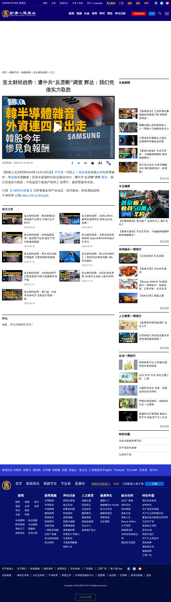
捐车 (138, 3)
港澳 (27, 502)
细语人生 (67, 546)
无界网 (123, 575)
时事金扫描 (69, 509)
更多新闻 (164, 308)
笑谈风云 (86, 504)
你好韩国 (126, 509)
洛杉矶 (37, 470)
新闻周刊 (49, 521)
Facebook (156, 3)
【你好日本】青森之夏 (151, 295)
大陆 (17, 514)
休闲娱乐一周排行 (130, 249)
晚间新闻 (49, 513)
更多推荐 (164, 241)
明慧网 (101, 575)
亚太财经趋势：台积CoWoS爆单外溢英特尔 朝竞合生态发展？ (97, 219)
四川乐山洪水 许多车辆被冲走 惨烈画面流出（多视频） (153, 168)
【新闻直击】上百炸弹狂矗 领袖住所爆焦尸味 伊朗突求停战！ (154, 114)
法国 (64, 470)
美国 (17, 506)
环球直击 (49, 504)
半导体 (58, 172)
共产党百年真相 (127, 447)
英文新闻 (111, 3)
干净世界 (53, 575)
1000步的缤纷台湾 (129, 536)
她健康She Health (109, 504)
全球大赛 (32, 533)
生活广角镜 (127, 500)
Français (119, 470)
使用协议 (61, 568)
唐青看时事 (69, 530)
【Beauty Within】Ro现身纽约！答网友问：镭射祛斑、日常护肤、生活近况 (153, 285)
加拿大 (27, 470)
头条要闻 (20, 520)
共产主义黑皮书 (150, 538)
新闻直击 (49, 517)
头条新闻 (124, 82)
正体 (74, 3)
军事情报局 (69, 525)
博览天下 (20, 528)
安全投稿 (75, 568)
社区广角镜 (50, 534)
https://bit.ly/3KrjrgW (35, 195)
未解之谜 (86, 500)
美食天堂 (126, 513)
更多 (149, 575)
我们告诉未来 (149, 500)
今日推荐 (124, 186)
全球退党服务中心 (84, 575)
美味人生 (126, 517)
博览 (110, 13)
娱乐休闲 (127, 495)
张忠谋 (83, 172)
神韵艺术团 (23, 575)
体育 (36, 506)
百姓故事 (147, 542)
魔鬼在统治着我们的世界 (155, 517)
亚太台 (83, 470)
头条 (87, 13)
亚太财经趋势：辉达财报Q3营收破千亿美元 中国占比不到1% (39, 219)
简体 (81, 3)
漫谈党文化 (148, 546)
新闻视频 (51, 495)
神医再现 (105, 517)
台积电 (101, 172)
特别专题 (124, 434)
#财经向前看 (21, 190)
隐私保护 (48, 568)
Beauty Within (128, 521)
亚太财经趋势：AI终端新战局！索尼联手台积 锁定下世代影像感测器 (39, 238)
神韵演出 (20, 533)
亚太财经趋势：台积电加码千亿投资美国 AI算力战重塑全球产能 (40, 276)
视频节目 (14, 72)
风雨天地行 (148, 534)
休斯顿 (56, 470)
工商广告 (147, 555)
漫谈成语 (86, 517)
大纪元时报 (38, 575)
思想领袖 (67, 517)
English (107, 470)
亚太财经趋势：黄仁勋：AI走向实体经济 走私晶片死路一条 (40, 295)
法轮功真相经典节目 (130, 440)
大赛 (53, 3)
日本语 (143, 470)
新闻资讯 (32, 483)
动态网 (112, 575)
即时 (102, 13)
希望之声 (66, 575)
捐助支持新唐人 (101, 483)
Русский (132, 470)
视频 (79, 13)
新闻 (71, 13)
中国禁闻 (49, 509)
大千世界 (126, 525)
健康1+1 (104, 500)
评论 (17, 510)
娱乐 (36, 502)
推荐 (94, 13)
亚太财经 (49, 542)
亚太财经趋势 (40, 72)
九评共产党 (125, 454)
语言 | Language (95, 3)
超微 (14, 177)
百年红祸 (147, 530)
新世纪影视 (137, 575)
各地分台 (64, 3)
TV (152, 13)
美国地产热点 (89, 530)
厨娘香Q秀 (126, 530)
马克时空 (67, 538)
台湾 (27, 506)
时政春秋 (67, 513)
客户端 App (116, 568)
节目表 (66, 483)
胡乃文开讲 (106, 509)
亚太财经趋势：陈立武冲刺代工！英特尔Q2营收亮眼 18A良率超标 (98, 257)
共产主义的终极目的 (152, 513)
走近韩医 (105, 521)
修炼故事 (147, 551)
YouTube (167, 3)
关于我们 (21, 568)
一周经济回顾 (52, 530)
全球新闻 (49, 500)
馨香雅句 (86, 513)
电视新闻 (26, 72)
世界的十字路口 (71, 534)
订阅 (154, 483)
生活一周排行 (127, 355)
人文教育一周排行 (130, 316)
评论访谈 (120, 13)
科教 (27, 514)
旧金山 (73, 470)
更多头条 (164, 178)
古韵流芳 (86, 509)
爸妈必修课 (87, 521)
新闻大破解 (69, 521)
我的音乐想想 (128, 542)
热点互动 (67, 504)
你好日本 (126, 504)
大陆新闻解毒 (70, 542)
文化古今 (86, 525)
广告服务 (88, 568)
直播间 (80, 483)
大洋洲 (46, 470)
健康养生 (106, 495)
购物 (146, 3)
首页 (4, 72)
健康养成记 (106, 513)
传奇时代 (147, 504)
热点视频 (32, 520)
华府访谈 (49, 525)
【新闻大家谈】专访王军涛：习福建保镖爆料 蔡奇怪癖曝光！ (153, 154)
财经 (27, 510)
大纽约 (17, 470)
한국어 (154, 470)
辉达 (105, 177)
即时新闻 (20, 524)
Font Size (100, 162)
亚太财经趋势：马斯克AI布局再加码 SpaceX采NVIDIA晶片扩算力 (98, 238)
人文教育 (88, 495)
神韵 (45, 3)
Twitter (161, 3)
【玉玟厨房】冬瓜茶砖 (151, 255)
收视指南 (35, 568)
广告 (121, 3)
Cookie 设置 (85, 597)
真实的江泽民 (149, 525)
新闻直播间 (139, 13)
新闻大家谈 (69, 500)
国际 (17, 502)
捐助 (130, 3)
